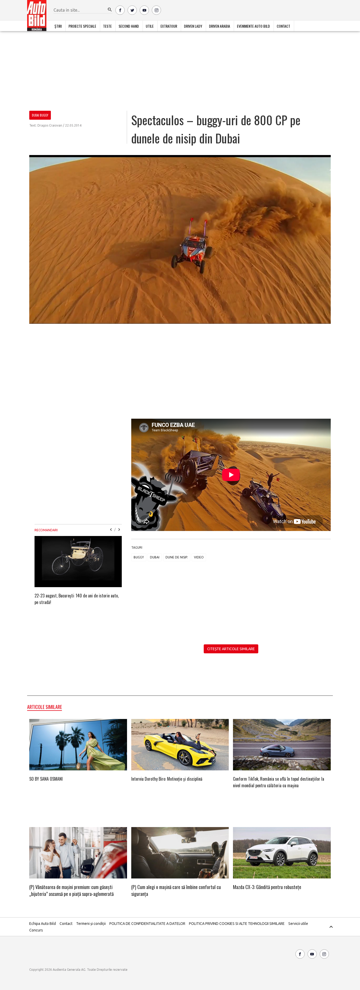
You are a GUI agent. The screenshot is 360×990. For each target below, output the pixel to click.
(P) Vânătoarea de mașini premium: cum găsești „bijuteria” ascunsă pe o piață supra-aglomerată (71, 890)
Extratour (168, 26)
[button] (110, 10)
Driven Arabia (219, 26)
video (199, 557)
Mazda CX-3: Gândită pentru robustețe (267, 886)
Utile (150, 26)
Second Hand (129, 26)
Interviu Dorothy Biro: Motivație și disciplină (166, 779)
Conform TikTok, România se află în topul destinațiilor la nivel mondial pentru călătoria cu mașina (278, 782)
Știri (58, 26)
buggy (139, 557)
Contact (283, 26)
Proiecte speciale (82, 26)
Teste (107, 26)
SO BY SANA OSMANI (46, 779)
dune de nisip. (177, 557)
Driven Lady (193, 26)
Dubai (154, 557)
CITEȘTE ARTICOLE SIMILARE (231, 649)
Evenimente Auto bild (253, 26)
